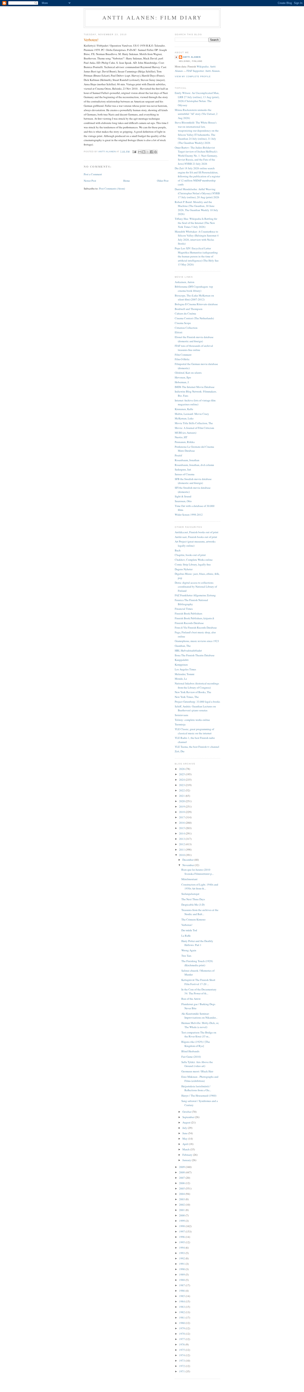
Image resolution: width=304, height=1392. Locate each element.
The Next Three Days (193, 899)
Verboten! (186, 925)
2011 (182, 849)
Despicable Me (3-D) (193, 904)
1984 (182, 1301)
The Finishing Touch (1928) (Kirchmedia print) (197, 963)
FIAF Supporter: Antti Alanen (203, 71)
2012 (182, 844)
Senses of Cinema (184, 474)
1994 (182, 1247)
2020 (182, 801)
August (186, 1122)
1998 (182, 1226)
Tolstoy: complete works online (192, 720)
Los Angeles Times (185, 669)
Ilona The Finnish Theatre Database (194, 655)
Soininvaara (181, 715)
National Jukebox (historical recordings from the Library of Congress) (197, 685)
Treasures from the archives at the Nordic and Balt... (199, 912)
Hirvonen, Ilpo (183, 377)
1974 (182, 1355)
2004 (182, 1194)
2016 (182, 822)
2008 (182, 1172)
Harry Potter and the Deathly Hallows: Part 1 (197, 943)
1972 (182, 1366)
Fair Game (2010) (191, 1056)
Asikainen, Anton (184, 282)
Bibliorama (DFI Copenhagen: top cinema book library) (194, 289)
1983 (182, 1307)
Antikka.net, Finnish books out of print (196, 532)
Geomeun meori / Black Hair (197, 1071)
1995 (182, 1242)
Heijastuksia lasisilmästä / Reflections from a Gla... (196, 1088)
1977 (182, 1339)
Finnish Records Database (189, 623)
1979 (182, 1328)
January (187, 1160)
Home (126, 180)
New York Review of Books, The (193, 692)
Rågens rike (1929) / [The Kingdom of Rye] (195, 1044)
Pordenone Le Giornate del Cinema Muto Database (194, 449)
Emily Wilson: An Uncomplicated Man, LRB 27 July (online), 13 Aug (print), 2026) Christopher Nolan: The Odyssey (197, 99)
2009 (182, 1167)
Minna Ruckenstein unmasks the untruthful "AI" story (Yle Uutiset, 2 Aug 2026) (196, 114)
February (187, 1155)
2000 (182, 1215)
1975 (182, 1350)
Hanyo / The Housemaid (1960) (198, 1095)
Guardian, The (183, 646)
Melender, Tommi (184, 674)
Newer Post (90, 180)
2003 (182, 1199)
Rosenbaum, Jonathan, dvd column (194, 465)
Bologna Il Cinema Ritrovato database (196, 304)
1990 (182, 1269)
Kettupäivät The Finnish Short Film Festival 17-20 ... (198, 982)
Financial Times (184, 609)
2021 (182, 796)
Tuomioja (180, 724)
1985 (182, 1296)
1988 (182, 1280)
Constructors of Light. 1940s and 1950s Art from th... (199, 886)
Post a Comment (93, 174)
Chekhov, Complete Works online (194, 560)
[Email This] (140, 152)
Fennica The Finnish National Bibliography (191, 602)
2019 (182, 806)
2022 (182, 790)
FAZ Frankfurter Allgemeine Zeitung (195, 595)
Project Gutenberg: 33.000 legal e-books (197, 701)
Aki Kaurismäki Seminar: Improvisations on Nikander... (199, 1016)
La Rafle (186, 935)
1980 (182, 1323)
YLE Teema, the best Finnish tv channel (197, 747)
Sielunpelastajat (190, 894)
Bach (178, 550)
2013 (182, 839)
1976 (182, 1344)
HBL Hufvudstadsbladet (188, 650)
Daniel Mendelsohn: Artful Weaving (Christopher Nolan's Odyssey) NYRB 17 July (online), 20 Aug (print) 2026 (197, 193)
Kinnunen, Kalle (184, 409)
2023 (182, 785)
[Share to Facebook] (152, 152)
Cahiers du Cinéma (185, 313)
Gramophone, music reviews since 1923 (197, 641)
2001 (182, 1210)
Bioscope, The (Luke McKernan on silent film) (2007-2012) (194, 297)
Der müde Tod (189, 930)
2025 (182, 774)
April (185, 1144)
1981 (182, 1317)
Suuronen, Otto (183, 501)
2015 (182, 828)
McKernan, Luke (184, 418)
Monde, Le (181, 678)
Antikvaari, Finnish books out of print (196, 537)
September (188, 1117)
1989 (182, 1274)
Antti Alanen (192, 57)
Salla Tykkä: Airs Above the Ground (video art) (197, 1064)
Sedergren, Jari (183, 469)
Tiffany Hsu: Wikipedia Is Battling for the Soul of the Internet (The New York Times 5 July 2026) (196, 223)
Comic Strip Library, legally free (193, 564)
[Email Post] (134, 151)
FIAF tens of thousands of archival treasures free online (194, 348)
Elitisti (178, 332)
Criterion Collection (186, 328)
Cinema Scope (183, 323)
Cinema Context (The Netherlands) (194, 318)
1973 (182, 1360)
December (188, 860)
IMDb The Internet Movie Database (194, 387)
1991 (182, 1264)
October (187, 1112)
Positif (178, 455)
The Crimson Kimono (193, 919)
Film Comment (183, 354)
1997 (182, 1231)
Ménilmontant (189, 879)
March (186, 1149)
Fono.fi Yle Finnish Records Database (196, 627)
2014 (182, 833)
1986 (182, 1290)
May (185, 1138)
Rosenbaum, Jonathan (187, 460)
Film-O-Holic (182, 359)
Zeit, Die (179, 751)
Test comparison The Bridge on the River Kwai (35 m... (198, 1034)
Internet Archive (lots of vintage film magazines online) (195, 402)
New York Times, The (187, 697)
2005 (182, 1188)
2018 (182, 812)
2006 (182, 1183)
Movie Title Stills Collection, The (194, 423)
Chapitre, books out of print (190, 555)
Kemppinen (181, 664)
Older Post (163, 180)
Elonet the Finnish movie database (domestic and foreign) (194, 339)
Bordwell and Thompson (188, 309)
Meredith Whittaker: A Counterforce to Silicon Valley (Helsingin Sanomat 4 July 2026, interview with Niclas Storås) (197, 238)
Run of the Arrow (191, 999)
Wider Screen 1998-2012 (189, 514)
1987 (182, 1285)
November (188, 865)
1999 (182, 1221)
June (185, 1133)
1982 (182, 1312)
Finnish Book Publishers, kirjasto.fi (194, 618)
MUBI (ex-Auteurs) (185, 432)
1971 (182, 1371)
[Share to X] (148, 152)
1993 (182, 1253)
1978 (182, 1334)
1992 (182, 1258)
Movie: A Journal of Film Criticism (194, 428)
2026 (182, 769)
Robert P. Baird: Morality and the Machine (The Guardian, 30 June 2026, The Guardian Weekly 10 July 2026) (196, 208)
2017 (182, 817)
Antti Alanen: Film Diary (152, 17)
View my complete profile (193, 76)
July (185, 1128)
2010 (182, 855)
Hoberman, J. (182, 382)
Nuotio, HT (181, 437)
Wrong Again (188, 950)
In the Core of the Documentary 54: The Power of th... (199, 991)
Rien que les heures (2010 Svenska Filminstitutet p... (197, 872)
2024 (182, 779)
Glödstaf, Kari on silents (188, 372)
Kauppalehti (182, 660)
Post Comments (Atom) (112, 188)
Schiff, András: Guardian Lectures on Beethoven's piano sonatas (195, 708)
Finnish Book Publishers (188, 613)
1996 (182, 1237)
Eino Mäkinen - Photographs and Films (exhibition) (199, 1079)
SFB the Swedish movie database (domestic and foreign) (193, 481)
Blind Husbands (190, 1051)
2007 (182, 1178)
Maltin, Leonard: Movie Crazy (192, 414)
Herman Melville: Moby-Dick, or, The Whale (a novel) (200, 1025)
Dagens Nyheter (184, 569)
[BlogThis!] (144, 152)
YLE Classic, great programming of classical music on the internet (194, 731)
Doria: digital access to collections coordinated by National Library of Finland (196, 587)
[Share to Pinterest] (155, 152)
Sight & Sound (183, 496)
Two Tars (186, 956)
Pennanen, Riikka (185, 442)
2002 (182, 1204)
